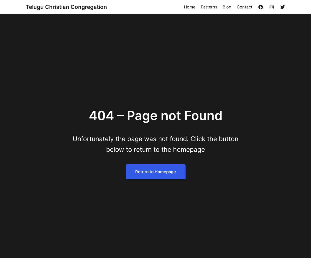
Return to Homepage (155, 171)
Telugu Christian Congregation (66, 7)
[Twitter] (282, 7)
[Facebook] (260, 7)
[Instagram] (271, 7)
